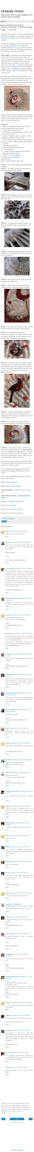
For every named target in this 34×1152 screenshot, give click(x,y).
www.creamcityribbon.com (10, 38)
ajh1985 (7, 1030)
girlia (7, 531)
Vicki (7, 728)
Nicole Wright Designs (12, 598)
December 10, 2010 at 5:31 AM (23, 568)
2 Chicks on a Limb (11, 654)
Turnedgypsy (9, 954)
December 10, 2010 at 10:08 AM (21, 759)
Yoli (6, 1067)
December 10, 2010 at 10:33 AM (20, 772)
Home (17, 1119)
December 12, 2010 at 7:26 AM (19, 1052)
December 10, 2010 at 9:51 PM (19, 933)
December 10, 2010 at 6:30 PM (17, 872)
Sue (6, 872)
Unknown (8, 1002)
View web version (17, 1122)
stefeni (7, 1015)
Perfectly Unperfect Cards (13, 693)
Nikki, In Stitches (11, 482)
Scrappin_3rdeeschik (16, 501)
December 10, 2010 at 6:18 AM (21, 615)
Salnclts (8, 893)
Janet (7, 1052)
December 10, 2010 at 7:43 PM (23, 906)
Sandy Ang (8, 861)
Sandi (7, 847)
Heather (7, 759)
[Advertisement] (17, 5)
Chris (7, 835)
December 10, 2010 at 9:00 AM (18, 728)
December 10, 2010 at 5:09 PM (18, 835)
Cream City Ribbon (12, 69)
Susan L (8, 542)
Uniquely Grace (12, 11)
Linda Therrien (10, 823)
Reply (7, 536)
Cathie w (8, 615)
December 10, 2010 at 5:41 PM (22, 861)
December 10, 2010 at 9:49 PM (19, 917)
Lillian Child (9, 568)
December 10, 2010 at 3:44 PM (20, 806)
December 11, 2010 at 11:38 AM (21, 1002)
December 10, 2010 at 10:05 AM (19, 743)
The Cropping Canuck (14, 509)
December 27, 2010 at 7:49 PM (17, 1067)
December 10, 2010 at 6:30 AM (23, 633)
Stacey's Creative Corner (13, 709)
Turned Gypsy (11, 505)
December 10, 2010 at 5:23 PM (19, 847)
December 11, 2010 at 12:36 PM (20, 1015)
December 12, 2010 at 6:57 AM (20, 1030)
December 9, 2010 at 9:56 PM (18, 531)
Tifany (7, 772)
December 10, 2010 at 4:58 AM (20, 542)
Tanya (7, 743)
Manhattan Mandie (11, 674)
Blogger (20, 1150)
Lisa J (7, 933)
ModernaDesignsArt (11, 976)
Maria (7, 917)
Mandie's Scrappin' (14, 47)
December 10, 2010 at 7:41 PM (20, 893)
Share (4, 521)
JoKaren (8, 806)
